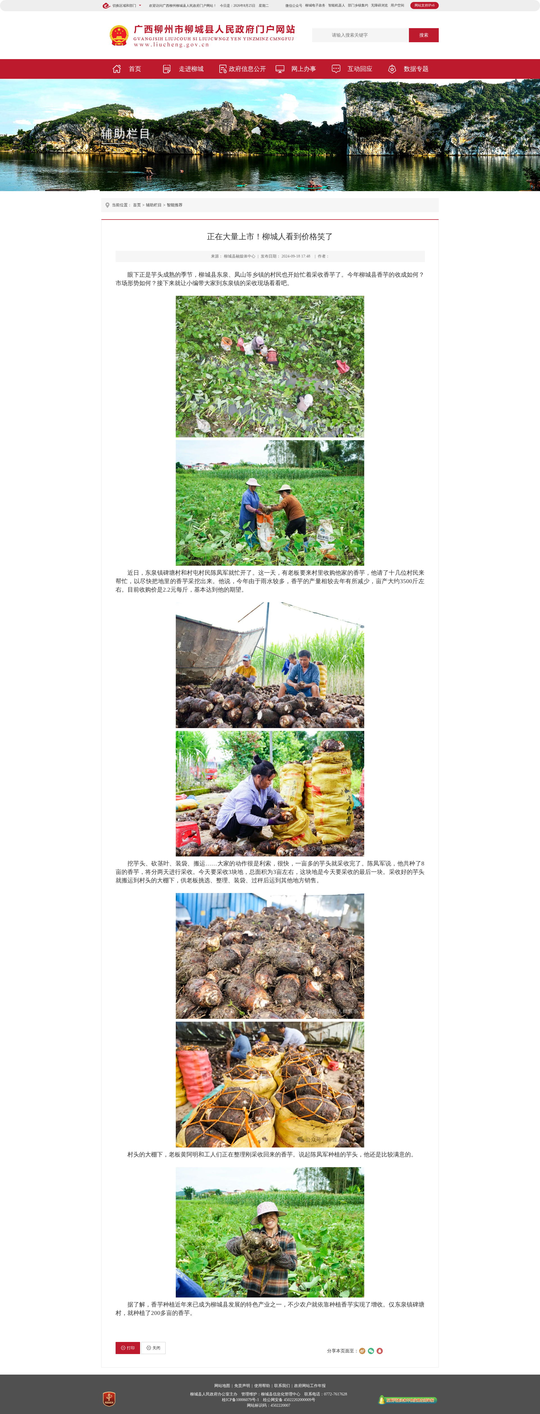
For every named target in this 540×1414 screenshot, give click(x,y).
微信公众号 (293, 6)
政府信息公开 (247, 68)
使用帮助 (262, 1386)
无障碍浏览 (379, 5)
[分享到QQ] (379, 1351)
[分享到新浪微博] (362, 1351)
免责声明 (242, 1386)
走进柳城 (191, 68)
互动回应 (360, 68)
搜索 (423, 35)
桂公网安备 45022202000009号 (289, 1400)
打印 (131, 1348)
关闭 (156, 1348)
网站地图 (222, 1386)
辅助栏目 (126, 133)
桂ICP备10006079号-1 (240, 1400)
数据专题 (416, 68)
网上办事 (303, 68)
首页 (135, 68)
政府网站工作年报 (310, 1386)
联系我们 (282, 1386)
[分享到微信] (370, 1351)
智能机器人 (336, 5)
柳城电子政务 (315, 5)
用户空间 (397, 5)
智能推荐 (175, 205)
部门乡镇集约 (358, 5)
